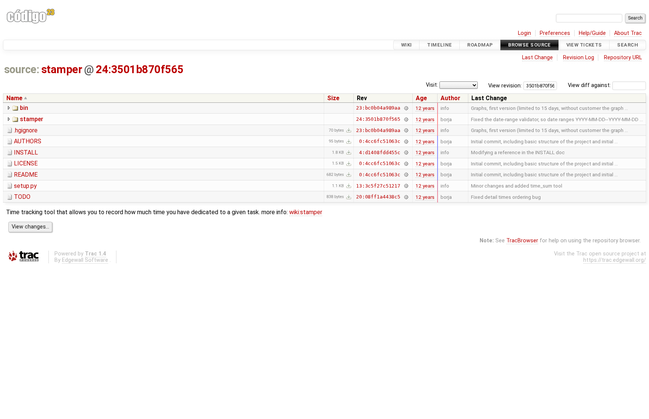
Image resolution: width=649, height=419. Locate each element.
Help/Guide (592, 33)
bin (24, 107)
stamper (61, 69)
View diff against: (590, 85)
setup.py (25, 185)
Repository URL (623, 57)
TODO (22, 196)
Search (627, 45)
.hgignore (26, 130)
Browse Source (529, 45)
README (26, 174)
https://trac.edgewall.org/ (614, 260)
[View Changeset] (405, 108)
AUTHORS (27, 141)
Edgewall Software (85, 260)
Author (450, 98)
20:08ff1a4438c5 (378, 197)
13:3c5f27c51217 (378, 186)
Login (524, 33)
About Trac (628, 33)
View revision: (505, 85)
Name (14, 98)
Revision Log (578, 57)
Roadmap (480, 45)
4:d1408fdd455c (379, 152)
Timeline (439, 45)
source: (21, 69)
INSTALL (26, 152)
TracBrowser (522, 240)
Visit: (432, 85)
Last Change (537, 57)
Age (421, 98)
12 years (425, 108)
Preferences (555, 33)
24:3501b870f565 (139, 69)
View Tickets (584, 45)
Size (333, 98)
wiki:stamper (305, 212)
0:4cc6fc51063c (379, 141)
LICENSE (26, 163)
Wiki (406, 45)
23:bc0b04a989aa (378, 108)
